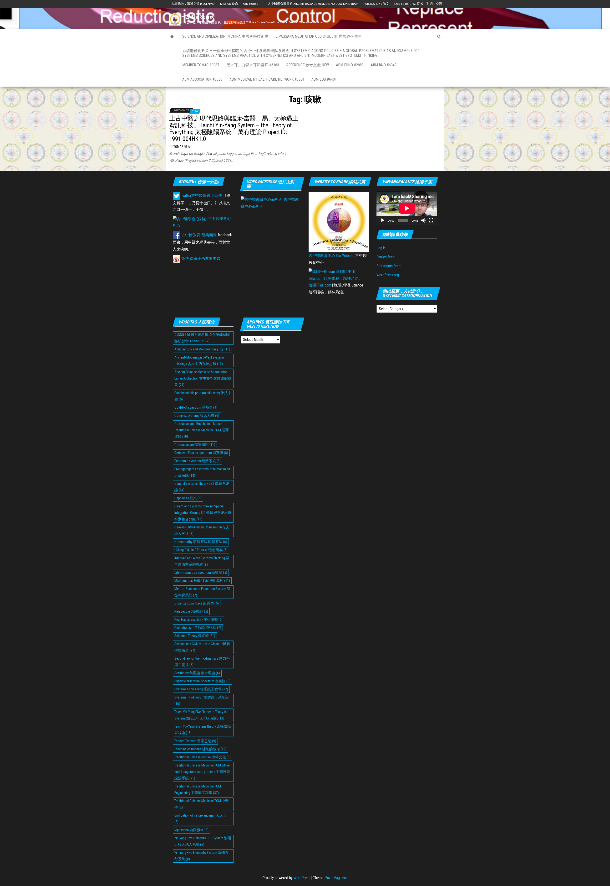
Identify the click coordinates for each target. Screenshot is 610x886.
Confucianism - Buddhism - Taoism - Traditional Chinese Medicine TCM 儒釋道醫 (201, 430)
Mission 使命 (229, 3)
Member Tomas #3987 (200, 65)
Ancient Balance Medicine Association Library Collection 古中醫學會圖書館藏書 (202, 378)
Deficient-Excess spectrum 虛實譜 (201, 453)
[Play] (382, 220)
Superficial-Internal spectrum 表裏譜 (202, 681)
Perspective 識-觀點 (191, 611)
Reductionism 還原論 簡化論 (197, 627)
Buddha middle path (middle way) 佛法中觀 (202, 396)
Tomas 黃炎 (182, 147)
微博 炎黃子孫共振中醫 (200, 258)
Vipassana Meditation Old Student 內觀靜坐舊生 (318, 36)
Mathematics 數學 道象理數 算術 (202, 581)
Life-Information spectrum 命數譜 (200, 572)
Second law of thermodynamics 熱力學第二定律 (202, 661)
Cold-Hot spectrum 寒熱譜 (195, 407)
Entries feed (385, 257)
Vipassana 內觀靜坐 (191, 830)
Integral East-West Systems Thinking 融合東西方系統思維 (201, 561)
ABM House (250, 3)
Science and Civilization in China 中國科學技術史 (225, 36)
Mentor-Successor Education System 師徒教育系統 (202, 592)
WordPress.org (387, 275)
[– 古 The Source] (172, 36)
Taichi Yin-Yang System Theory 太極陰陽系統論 (202, 729)
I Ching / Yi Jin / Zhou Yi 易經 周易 (201, 550)
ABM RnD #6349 (383, 65)
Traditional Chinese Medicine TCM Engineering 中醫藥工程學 (197, 789)
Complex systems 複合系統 (196, 415)
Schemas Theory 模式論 (194, 636)
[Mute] (423, 220)
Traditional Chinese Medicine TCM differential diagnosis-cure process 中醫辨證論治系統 (202, 771)
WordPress (302, 878)
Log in (381, 248)
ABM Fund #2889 (350, 65)
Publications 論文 (376, 3)
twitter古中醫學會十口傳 (201, 195)
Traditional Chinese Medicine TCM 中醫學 (201, 804)
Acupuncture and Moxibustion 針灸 (202, 349)
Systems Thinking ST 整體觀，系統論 (201, 700)
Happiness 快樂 (188, 498)
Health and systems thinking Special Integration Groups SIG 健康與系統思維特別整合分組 (202, 512)
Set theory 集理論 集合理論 (197, 673)
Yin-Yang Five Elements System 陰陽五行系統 (201, 855)
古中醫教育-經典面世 (198, 235)
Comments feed (388, 266)
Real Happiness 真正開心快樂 (198, 619)
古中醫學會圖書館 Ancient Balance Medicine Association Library (313, 3)
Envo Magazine (336, 878)
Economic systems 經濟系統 (197, 461)
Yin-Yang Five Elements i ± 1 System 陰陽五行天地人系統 (202, 841)
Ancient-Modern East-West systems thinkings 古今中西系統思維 (199, 360)
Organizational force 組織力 (196, 603)
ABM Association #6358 (202, 79)
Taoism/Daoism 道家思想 (195, 741)
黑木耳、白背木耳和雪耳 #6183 (252, 65)
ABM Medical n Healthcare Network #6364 (266, 79)
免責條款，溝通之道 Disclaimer (193, 3)
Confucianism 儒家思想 (194, 445)
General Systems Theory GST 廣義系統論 (201, 486)
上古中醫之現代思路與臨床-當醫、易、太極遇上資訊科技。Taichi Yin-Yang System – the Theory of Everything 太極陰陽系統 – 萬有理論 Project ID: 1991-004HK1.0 (233, 128)
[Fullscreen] (431, 220)
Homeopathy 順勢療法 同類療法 (200, 542)
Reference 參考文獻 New (307, 65)
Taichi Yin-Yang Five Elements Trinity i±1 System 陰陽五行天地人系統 (201, 715)
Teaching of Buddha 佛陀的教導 (200, 749)
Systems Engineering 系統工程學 (201, 689)
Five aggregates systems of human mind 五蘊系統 (202, 472)
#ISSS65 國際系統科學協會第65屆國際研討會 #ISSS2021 (202, 338)
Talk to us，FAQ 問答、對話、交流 (418, 3)
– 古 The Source (198, 17)
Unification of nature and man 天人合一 (202, 818)
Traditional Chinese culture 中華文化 (202, 757)
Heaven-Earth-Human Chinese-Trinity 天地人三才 (201, 530)
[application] (406, 208)
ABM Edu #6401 (324, 79)
